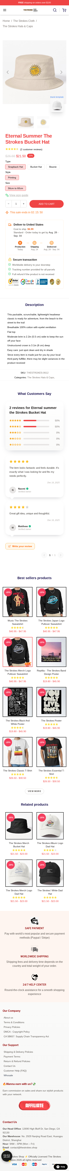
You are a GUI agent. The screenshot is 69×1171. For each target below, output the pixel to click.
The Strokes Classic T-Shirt (17, 770)
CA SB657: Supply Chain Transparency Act (26, 1036)
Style (8, 172)
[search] (55, 10)
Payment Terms (12, 1056)
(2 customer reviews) (31, 149)
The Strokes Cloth (24, 20)
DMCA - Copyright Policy (17, 1031)
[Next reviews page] (61, 555)
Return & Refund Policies (17, 1061)
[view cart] (64, 10)
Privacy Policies (12, 1027)
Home (6, 20)
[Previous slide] (7, 72)
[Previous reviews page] (44, 555)
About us (8, 1017)
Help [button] (63, 1167)
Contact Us (9, 1066)
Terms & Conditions (14, 1022)
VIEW (18, 613)
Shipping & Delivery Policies (18, 1052)
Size (7, 183)
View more (34, 791)
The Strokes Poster (51, 720)
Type (8, 161)
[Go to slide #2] (43, 122)
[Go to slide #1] (26, 122)
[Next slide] (61, 72)
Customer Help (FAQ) (15, 1070)
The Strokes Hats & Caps (18, 26)
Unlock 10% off (6, 1156)
